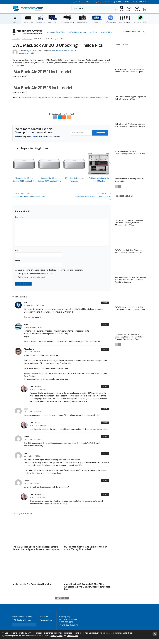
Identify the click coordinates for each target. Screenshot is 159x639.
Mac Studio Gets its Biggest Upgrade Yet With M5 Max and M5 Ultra (130, 98)
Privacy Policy (57, 636)
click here (128, 633)
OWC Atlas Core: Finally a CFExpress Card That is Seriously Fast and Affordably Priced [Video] (129, 222)
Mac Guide (93, 32)
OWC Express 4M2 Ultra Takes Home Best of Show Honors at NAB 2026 (129, 251)
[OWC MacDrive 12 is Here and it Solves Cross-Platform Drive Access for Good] (131, 296)
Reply (105, 303)
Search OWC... (79, 8)
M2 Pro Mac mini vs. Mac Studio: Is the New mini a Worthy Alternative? (85, 548)
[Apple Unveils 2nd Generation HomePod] (35, 568)
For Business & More (83, 2)
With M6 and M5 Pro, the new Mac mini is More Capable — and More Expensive (130, 125)
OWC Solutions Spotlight (77, 32)
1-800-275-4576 (122, 2)
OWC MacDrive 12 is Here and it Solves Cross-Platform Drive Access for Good (130, 308)
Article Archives (106, 32)
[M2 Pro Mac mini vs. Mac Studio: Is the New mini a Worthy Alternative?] (87, 531)
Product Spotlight (70, 50)
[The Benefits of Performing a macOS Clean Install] (131, 167)
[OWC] (27, 9)
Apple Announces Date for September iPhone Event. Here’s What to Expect (129, 70)
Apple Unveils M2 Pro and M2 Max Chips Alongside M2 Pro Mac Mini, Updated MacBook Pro (87, 587)
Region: (103, 2)
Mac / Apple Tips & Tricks (56, 32)
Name (17, 250)
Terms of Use (72, 636)
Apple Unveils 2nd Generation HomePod (32, 584)
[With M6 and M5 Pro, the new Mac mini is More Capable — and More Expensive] (131, 112)
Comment (19, 217)
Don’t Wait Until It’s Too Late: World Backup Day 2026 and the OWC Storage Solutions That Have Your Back (130, 337)
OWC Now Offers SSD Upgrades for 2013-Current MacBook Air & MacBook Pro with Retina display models (64, 97)
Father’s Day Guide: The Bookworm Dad (28, 196)
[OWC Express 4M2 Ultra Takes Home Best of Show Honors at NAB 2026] (131, 239)
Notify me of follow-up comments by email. (36, 273)
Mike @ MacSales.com (32, 51)
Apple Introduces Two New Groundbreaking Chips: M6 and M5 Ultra (130, 152)
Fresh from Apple (57, 50)
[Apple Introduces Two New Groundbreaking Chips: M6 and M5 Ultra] (131, 140)
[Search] (114, 9)
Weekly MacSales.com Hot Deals (48, 137)
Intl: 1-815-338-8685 (139, 2)
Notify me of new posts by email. (32, 277)
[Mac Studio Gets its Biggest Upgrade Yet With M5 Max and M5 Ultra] (131, 85)
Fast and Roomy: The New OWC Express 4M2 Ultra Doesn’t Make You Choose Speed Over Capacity (130, 279)
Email (17, 261)
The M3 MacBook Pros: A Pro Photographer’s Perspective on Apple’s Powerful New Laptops (35, 548)
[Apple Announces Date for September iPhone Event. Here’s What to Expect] (131, 58)
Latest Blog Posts (24, 137)
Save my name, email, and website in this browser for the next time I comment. (50, 270)
